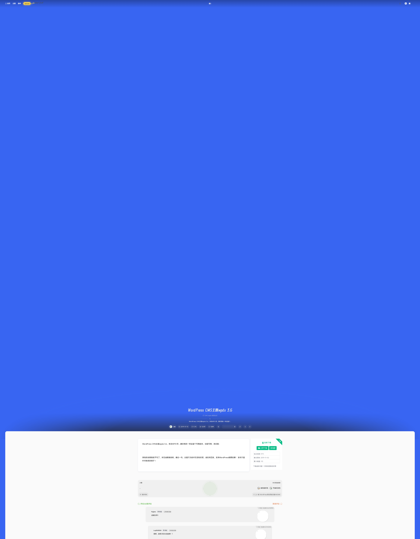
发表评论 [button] (276, 504)
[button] (210, 3)
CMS (206, 415)
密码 (272, 448)
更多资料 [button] (144, 494)
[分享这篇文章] (218, 427)
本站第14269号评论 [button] (266, 508)
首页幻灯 (214, 415)
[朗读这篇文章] (229, 427)
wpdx (210, 415)
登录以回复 (168, 511)
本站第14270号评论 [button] (264, 527)
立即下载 (264, 448)
